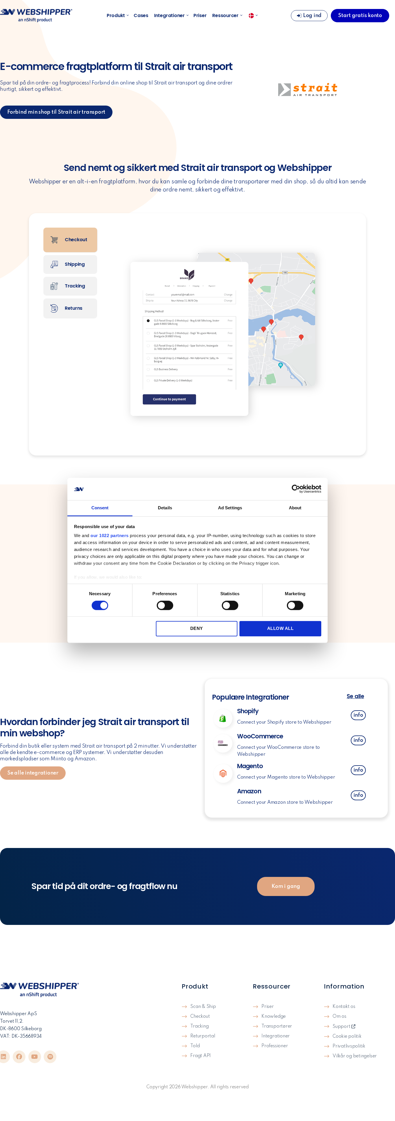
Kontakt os (344, 1006)
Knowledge (273, 1016)
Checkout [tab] (75, 239)
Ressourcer (225, 16)
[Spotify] (50, 1056)
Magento (250, 766)
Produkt (116, 16)
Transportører (276, 1026)
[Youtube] (34, 1056)
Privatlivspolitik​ (349, 1046)
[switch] (165, 606)
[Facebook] (19, 1056)
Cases (141, 16)
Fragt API (200, 1056)
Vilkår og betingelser (355, 1056)
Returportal (202, 1036)
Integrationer (169, 16)
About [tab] (295, 507)
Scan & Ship (203, 1006)
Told (195, 1046)
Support (342, 1026)
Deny (196, 628)
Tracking (199, 1026)
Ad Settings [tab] (230, 507)
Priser (200, 16)
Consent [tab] (100, 507)
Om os (339, 1016)
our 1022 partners (110, 535)
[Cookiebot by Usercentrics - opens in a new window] (296, 489)
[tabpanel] (227, 334)
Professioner (274, 1046)
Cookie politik (347, 1036)
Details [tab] (165, 507)
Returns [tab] (73, 308)
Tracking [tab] (74, 286)
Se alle (355, 696)
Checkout (200, 1016)
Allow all (280, 628)
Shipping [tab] (74, 264)
